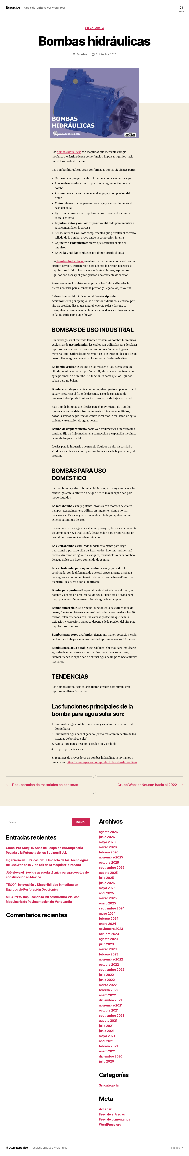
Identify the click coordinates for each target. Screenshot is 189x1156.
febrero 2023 (108, 954)
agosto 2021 (108, 1020)
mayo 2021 (107, 1036)
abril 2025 (106, 893)
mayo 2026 (107, 842)
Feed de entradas (112, 1114)
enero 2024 (107, 924)
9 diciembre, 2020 (106, 54)
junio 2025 (107, 883)
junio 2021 (106, 1031)
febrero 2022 (108, 990)
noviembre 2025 (111, 857)
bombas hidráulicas (69, 152)
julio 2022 (106, 975)
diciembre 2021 (110, 1000)
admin (84, 54)
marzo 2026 (108, 847)
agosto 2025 (108, 873)
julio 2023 (106, 944)
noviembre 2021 (111, 1005)
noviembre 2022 (111, 959)
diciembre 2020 (110, 1056)
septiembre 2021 (111, 1015)
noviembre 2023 (111, 929)
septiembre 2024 (111, 908)
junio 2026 (107, 837)
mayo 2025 (107, 888)
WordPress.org (110, 1124)
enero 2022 (107, 995)
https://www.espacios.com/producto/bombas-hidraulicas (102, 762)
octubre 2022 (109, 964)
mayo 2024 (107, 913)
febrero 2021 (108, 1046)
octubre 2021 (109, 1010)
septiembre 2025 (111, 867)
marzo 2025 (108, 898)
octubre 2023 (109, 934)
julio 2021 (106, 1026)
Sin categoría (94, 28)
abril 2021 (106, 1041)
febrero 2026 (108, 852)
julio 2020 (106, 1061)
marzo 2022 (108, 985)
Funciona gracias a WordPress (49, 1147)
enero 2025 (107, 903)
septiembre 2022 (111, 969)
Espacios (13, 7)
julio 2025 (106, 878)
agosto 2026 (108, 832)
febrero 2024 (108, 918)
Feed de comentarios (114, 1119)
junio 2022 (107, 980)
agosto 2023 (108, 939)
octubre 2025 (109, 862)
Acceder (105, 1109)
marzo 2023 (108, 949)
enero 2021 (107, 1051)
